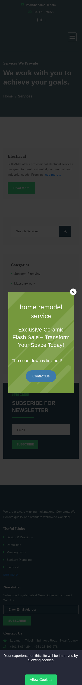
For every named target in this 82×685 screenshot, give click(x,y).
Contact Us (41, 376)
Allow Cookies (41, 679)
